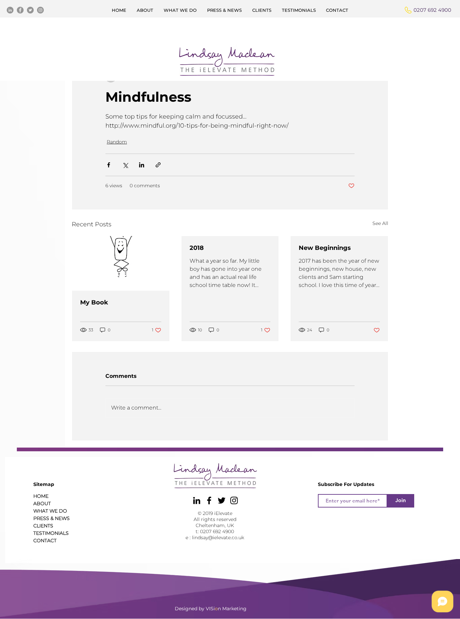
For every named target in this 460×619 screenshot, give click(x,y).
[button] (224, 10)
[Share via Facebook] (108, 165)
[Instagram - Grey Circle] (40, 10)
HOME (40, 496)
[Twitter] (30, 10)
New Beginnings (325, 248)
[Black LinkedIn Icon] (197, 500)
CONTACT (45, 540)
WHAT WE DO (50, 511)
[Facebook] (20, 10)
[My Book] (120, 263)
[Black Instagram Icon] (234, 500)
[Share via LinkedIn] (141, 165)
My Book (94, 302)
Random (117, 142)
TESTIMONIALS (51, 533)
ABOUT (42, 503)
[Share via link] (158, 165)
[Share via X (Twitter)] (125, 165)
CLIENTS (43, 526)
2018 (197, 248)
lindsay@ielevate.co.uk (218, 537)
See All (380, 223)
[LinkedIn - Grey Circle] (10, 10)
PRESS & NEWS (51, 518)
